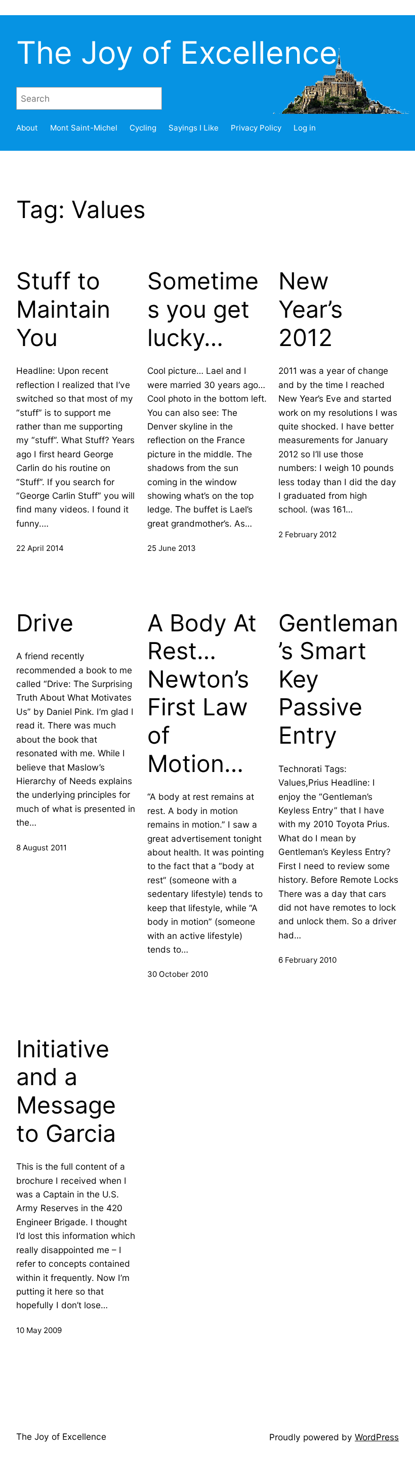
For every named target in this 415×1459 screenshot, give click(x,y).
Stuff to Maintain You (63, 309)
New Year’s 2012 (310, 309)
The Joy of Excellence (177, 52)
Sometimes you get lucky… (203, 309)
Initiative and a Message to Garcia (66, 1091)
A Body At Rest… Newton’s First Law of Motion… (202, 693)
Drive (44, 623)
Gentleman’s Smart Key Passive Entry (338, 679)
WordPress (377, 1437)
